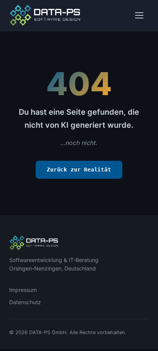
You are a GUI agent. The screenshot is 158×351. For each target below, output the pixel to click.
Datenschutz (25, 302)
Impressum (23, 290)
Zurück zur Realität (79, 169)
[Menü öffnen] (140, 15)
